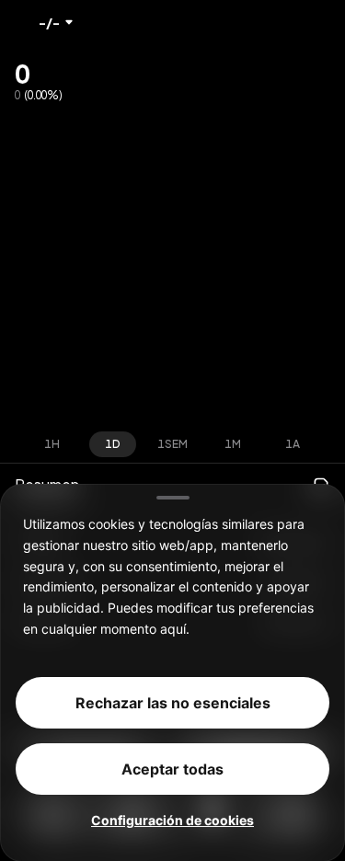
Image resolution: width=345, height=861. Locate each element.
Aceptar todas (172, 768)
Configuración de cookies (172, 819)
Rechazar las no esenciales (172, 702)
